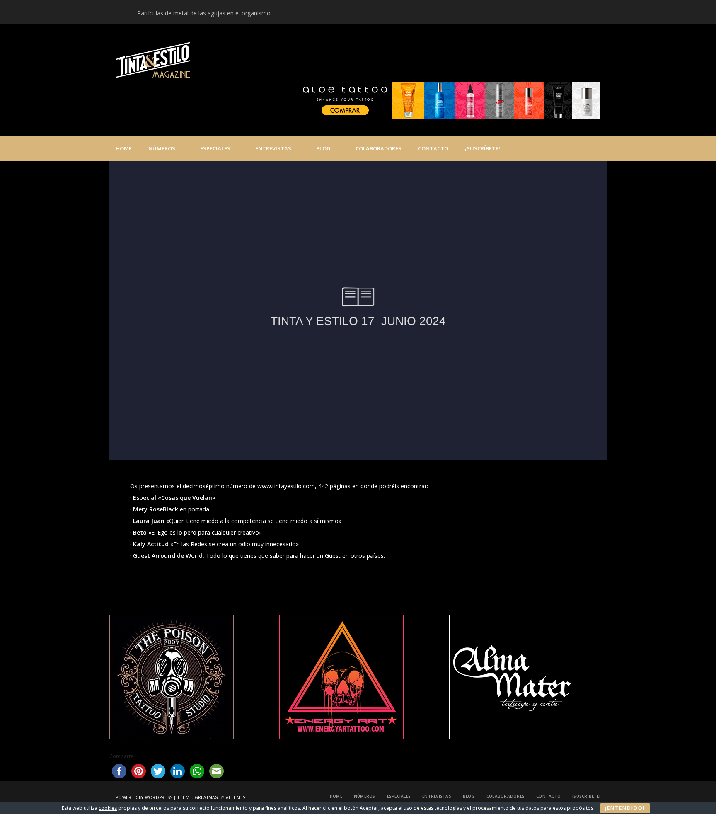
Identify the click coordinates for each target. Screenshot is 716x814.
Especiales (215, 148)
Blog (323, 148)
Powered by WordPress (144, 797)
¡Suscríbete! (482, 148)
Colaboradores (379, 148)
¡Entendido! (625, 808)
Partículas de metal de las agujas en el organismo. (204, 13)
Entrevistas (273, 148)
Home (124, 148)
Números (161, 148)
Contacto (433, 148)
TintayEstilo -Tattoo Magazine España (303, 62)
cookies (108, 808)
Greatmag (206, 797)
